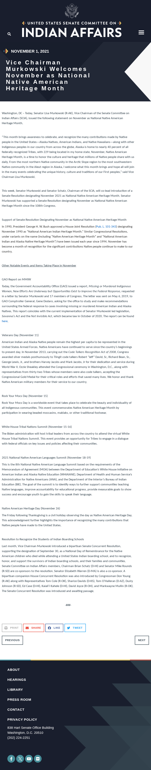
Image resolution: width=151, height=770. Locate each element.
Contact (15, 709)
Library (15, 690)
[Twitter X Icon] (20, 759)
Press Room (19, 699)
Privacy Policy (22, 719)
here (5, 321)
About (13, 670)
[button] (141, 32)
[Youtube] (29, 759)
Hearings (16, 680)
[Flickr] (38, 759)
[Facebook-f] (11, 759)
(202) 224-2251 (18, 738)
